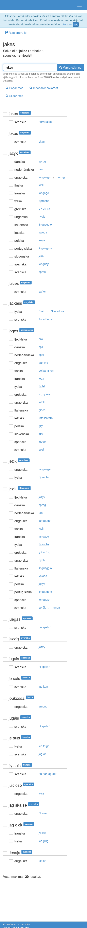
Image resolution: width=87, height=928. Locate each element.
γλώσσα (45, 209)
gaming (43, 363)
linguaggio (45, 224)
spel (41, 355)
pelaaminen (46, 370)
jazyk (42, 497)
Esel (41, 311)
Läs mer (67, 24)
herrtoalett (45, 122)
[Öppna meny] (79, 5)
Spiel (42, 386)
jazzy (42, 647)
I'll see (43, 813)
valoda (43, 232)
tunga (56, 607)
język (42, 240)
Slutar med (15, 96)
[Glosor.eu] (10, 5)
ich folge (44, 746)
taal (41, 169)
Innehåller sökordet (45, 88)
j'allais (42, 833)
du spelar (45, 627)
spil (41, 347)
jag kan (43, 686)
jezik (41, 256)
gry (41, 426)
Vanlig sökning (71, 67)
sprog (42, 161)
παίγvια (44, 394)
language (45, 177)
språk (42, 272)
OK (75, 24)
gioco (42, 410)
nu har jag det (47, 774)
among (43, 706)
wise (41, 793)
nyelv (42, 216)
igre (41, 434)
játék (42, 402)
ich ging (44, 841)
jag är (42, 754)
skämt (42, 141)
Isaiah (42, 861)
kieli (41, 185)
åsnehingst (46, 319)
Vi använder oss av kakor (17, 924)
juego (42, 441)
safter (42, 291)
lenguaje (44, 264)
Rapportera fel (17, 33)
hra (41, 339)
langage (44, 193)
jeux (41, 378)
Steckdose (57, 311)
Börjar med (15, 88)
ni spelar (44, 667)
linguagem (45, 248)
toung (61, 177)
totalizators (46, 418)
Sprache (44, 201)
